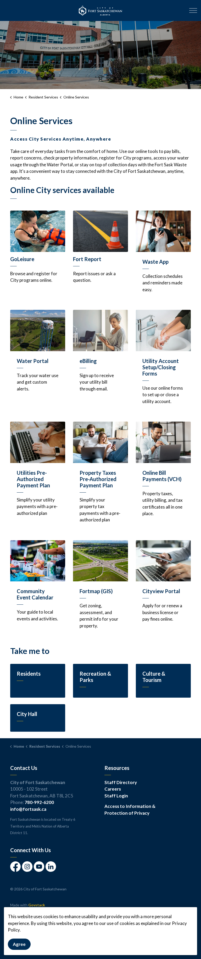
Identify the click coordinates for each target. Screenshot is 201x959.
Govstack (36, 905)
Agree (19, 944)
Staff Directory (120, 782)
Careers (112, 789)
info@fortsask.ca (28, 809)
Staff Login (116, 795)
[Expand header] (193, 10)
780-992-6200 (39, 802)
